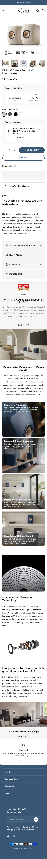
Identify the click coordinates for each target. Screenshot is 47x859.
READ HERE (23, 736)
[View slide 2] (23, 761)
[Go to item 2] (14, 63)
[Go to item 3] (23, 63)
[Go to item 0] (5, 63)
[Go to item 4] (32, 63)
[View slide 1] (20, 761)
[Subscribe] (36, 819)
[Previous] (3, 2)
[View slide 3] (26, 761)
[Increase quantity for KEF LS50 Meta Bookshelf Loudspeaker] (14, 150)
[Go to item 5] (41, 63)
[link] (23, 419)
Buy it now (23, 158)
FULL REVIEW (23, 325)
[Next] (43, 2)
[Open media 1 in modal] (40, 20)
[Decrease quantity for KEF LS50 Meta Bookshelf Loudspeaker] (4, 150)
